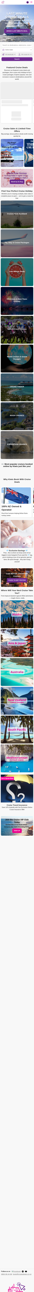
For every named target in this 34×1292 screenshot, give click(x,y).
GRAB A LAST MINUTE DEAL (17, 31)
